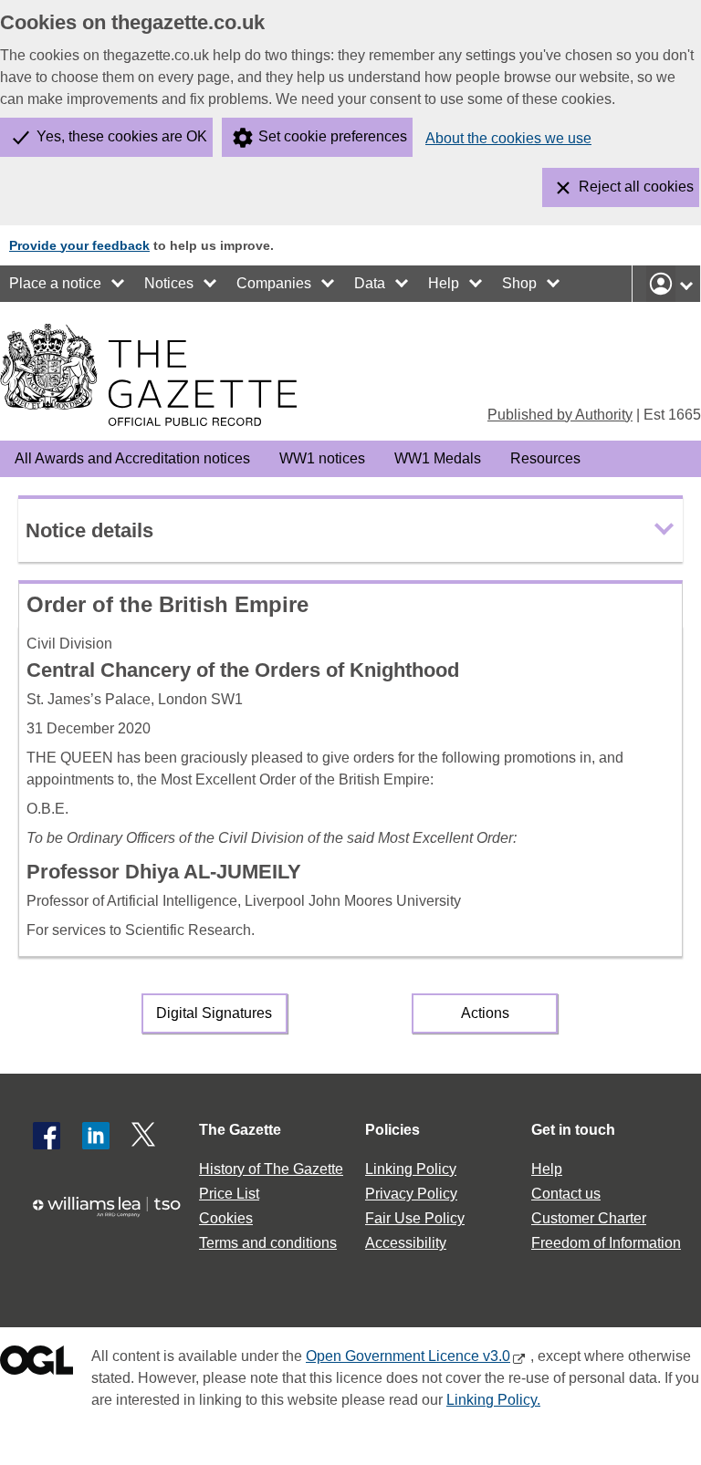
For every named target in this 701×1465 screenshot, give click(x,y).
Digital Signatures (214, 1013)
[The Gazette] (148, 375)
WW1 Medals (437, 458)
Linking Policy (410, 1169)
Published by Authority (560, 414)
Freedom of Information (606, 1243)
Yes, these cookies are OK (122, 136)
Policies (392, 1130)
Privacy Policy (411, 1193)
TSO (113, 1215)
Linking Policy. (493, 1400)
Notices (169, 283)
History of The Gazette (271, 1169)
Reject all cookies (636, 186)
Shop (519, 283)
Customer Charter (588, 1218)
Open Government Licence (36, 1364)
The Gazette (240, 1130)
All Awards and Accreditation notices (132, 458)
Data (369, 283)
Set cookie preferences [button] (332, 136)
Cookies (226, 1218)
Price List (229, 1193)
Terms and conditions (268, 1243)
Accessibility (405, 1243)
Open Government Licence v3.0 (408, 1356)
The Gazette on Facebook (46, 1135)
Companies (273, 283)
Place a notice (55, 283)
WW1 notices (322, 458)
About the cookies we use (508, 138)
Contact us (566, 1193)
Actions (485, 1013)
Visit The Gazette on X (145, 1135)
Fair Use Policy (415, 1218)
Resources (545, 458)
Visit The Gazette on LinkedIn (96, 1135)
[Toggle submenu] (118, 283)
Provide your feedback (79, 245)
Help (443, 283)
